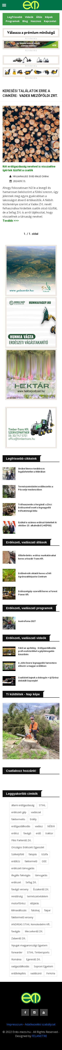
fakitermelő (31, 861)
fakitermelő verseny (22, 917)
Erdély (33, 819)
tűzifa (45, 854)
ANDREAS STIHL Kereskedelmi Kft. (30, 924)
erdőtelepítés (18, 973)
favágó (27, 833)
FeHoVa (50, 973)
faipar (47, 910)
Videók (29, 17)
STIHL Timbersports (38, 952)
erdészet (16, 882)
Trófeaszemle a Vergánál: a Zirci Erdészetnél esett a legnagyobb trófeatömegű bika (35, 507)
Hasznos (36, 21)
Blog (25, 21)
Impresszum (15, 1024)
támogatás (41, 875)
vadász (39, 826)
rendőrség (17, 896)
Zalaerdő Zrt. (18, 938)
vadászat (36, 812)
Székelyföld (17, 854)
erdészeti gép (18, 812)
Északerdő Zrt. (41, 889)
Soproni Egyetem (43, 966)
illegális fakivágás (20, 875)
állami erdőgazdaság (22, 805)
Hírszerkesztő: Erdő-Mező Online (31, 176)
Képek (49, 17)
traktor (49, 833)
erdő (38, 833)
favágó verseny (19, 889)
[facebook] (25, 1012)
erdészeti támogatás (22, 868)
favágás (15, 931)
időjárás (34, 903)
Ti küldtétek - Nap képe (23, 694)
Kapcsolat (50, 21)
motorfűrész (18, 903)
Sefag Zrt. (31, 882)
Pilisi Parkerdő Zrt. (21, 840)
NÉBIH (51, 826)
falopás (33, 854)
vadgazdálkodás (20, 966)
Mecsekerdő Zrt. (34, 931)
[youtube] (44, 1012)
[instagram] (34, 1012)
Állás (39, 17)
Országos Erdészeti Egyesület (27, 847)
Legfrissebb (14, 17)
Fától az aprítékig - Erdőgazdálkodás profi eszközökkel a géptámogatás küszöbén (37, 651)
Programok (13, 21)
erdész (15, 833)
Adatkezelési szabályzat (40, 1024)
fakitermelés (18, 819)
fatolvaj (35, 910)
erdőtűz (15, 861)
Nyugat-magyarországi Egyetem (29, 945)
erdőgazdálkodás (20, 826)
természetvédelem (37, 896)
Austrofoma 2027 (27, 621)
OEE (44, 861)
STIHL (42, 805)
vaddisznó (36, 973)
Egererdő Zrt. (33, 959)
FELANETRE (39, 1036)
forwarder (16, 952)
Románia (16, 959)
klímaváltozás (19, 910)
